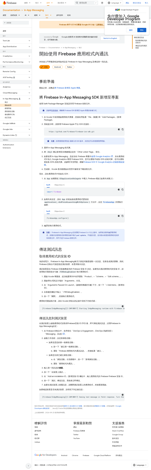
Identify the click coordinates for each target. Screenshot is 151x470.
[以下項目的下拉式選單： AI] (29, 15)
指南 (36, 427)
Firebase (42, 48)
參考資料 (59, 15)
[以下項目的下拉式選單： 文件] (52, 3)
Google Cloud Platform (102, 455)
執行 (37, 3)
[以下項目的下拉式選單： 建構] (30, 3)
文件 (48, 3)
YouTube (76, 438)
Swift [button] (48, 185)
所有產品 (119, 455)
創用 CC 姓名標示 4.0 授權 (73, 406)
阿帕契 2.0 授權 (99, 406)
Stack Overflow (118, 431)
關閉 (130, 30)
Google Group (117, 435)
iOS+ (46, 67)
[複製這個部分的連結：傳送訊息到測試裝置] (69, 318)
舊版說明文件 (117, 446)
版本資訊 (115, 438)
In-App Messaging (34, 10)
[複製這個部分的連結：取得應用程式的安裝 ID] (73, 256)
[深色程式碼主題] (119, 129)
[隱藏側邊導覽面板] (28, 465)
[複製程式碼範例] (123, 129)
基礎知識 (13, 15)
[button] (14, 40)
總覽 (4, 15)
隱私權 (42, 465)
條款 (36, 465)
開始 (141, 30)
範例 (69, 15)
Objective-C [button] (59, 185)
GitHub (37, 442)
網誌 (127, 3)
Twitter (75, 435)
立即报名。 (100, 25)
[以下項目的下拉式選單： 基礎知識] (20, 15)
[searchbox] (16, 23)
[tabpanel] (84, 192)
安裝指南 (54, 110)
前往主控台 (137, 3)
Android (57, 67)
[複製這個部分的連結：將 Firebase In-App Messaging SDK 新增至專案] (121, 97)
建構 (26, 3)
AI (25, 15)
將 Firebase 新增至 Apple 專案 (67, 88)
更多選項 (61, 3)
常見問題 (115, 442)
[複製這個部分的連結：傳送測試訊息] (64, 249)
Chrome (75, 455)
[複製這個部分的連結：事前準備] (56, 81)
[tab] (48, 185)
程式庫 (37, 438)
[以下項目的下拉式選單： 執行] (41, 3)
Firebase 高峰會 (79, 431)
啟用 (100, 156)
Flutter (69, 67)
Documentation (11, 10)
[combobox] (86, 3)
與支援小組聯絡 (118, 427)
